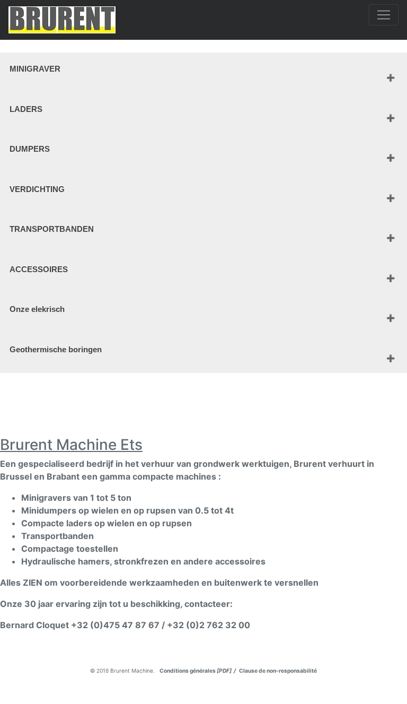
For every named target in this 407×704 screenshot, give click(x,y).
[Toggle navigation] (384, 14)
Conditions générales (198, 670)
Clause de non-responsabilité (277, 670)
